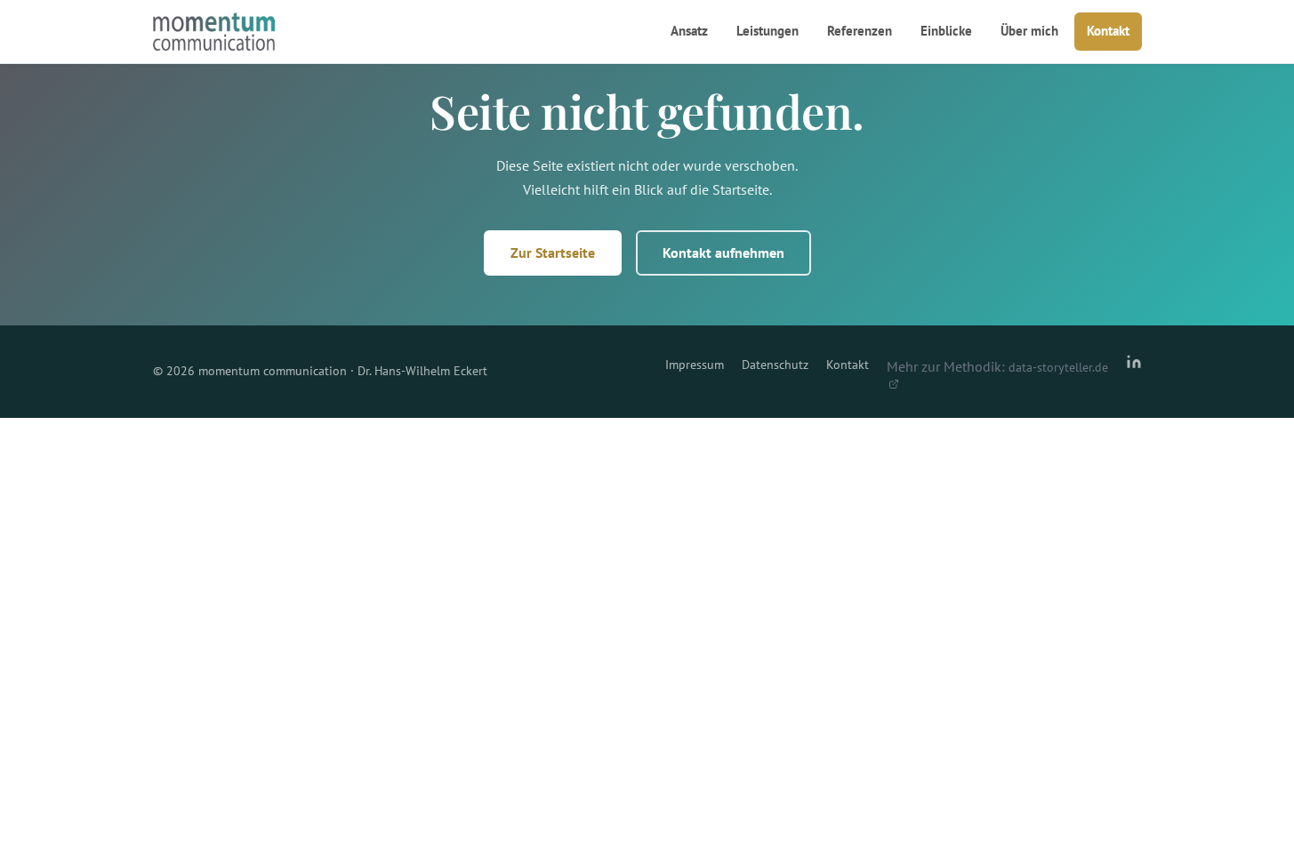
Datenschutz (775, 365)
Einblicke (946, 30)
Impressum (694, 365)
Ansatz (689, 30)
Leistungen (767, 30)
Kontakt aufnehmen (723, 252)
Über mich (1029, 30)
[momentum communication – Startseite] (214, 32)
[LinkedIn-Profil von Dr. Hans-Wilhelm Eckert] (1134, 371)
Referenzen (859, 30)
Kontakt (1108, 30)
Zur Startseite (552, 252)
